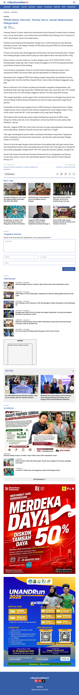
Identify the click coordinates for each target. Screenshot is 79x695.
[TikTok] (43, 681)
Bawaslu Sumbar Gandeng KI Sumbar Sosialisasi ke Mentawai (21, 167)
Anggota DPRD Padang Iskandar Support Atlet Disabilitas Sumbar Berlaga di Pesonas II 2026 (39, 222)
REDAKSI (40, 687)
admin (9, 26)
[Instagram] (36, 681)
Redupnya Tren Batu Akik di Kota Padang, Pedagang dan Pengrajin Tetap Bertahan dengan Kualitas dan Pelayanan (56, 397)
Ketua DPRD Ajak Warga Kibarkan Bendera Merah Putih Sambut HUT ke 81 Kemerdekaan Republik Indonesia (64, 222)
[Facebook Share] (57, 174)
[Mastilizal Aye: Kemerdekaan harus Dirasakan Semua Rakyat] (39, 189)
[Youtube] (39, 681)
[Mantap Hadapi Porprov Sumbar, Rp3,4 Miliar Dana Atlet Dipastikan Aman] (9, 286)
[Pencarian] (74, 2)
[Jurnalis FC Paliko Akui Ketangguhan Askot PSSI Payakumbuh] (9, 472)
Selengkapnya (38, 479)
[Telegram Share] (69, 174)
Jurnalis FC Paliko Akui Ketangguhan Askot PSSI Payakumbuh (38, 470)
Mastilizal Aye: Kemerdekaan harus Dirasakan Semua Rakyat (38, 199)
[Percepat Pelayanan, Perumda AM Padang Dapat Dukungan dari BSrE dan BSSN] (15, 189)
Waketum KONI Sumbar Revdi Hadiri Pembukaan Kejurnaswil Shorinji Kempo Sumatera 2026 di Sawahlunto (43, 322)
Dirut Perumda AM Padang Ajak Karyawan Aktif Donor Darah (37, 331)
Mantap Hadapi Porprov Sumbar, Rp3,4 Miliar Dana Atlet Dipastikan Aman (42, 284)
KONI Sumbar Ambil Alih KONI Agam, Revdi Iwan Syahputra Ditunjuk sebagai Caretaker (43, 462)
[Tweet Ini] (61, 174)
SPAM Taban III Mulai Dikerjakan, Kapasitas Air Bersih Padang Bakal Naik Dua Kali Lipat (44, 294)
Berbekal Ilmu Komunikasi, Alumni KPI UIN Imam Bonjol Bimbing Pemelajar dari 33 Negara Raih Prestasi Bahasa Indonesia (20, 397)
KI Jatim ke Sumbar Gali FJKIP (65, 166)
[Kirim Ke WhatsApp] (73, 174)
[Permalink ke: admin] (5, 27)
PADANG (6, 16)
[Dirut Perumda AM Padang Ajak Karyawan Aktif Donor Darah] (9, 332)
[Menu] (5, 2)
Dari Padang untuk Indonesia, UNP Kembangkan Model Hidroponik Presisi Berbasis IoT (45, 304)
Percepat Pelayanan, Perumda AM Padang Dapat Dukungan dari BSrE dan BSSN (15, 199)
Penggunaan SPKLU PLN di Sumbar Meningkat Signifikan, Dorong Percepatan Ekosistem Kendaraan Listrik (43, 313)
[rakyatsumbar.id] (17, 2)
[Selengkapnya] (73, 371)
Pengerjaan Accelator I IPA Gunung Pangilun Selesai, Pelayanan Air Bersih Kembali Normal (14, 222)
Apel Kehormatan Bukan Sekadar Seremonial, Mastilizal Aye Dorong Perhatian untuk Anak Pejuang (64, 199)
